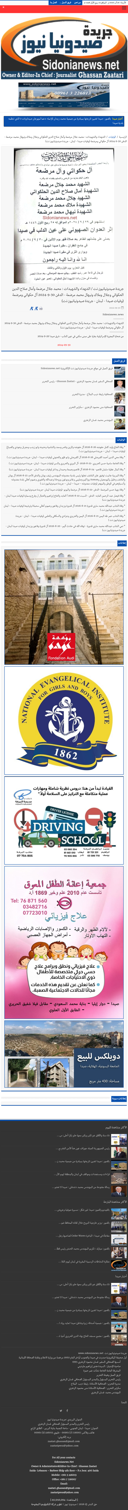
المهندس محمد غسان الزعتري (98, 420)
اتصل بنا (53, 2)
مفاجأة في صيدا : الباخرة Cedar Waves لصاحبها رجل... (83, 1236)
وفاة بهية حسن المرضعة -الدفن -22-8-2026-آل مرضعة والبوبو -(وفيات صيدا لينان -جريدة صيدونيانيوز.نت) (71, 490)
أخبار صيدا (117, 118)
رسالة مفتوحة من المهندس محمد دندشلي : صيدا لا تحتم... (81, 1187)
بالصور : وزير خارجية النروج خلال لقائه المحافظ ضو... (84, 1223)
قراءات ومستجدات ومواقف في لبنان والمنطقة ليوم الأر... (82, 1174)
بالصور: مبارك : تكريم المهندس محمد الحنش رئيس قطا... (82, 1249)
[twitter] (60, 1411)
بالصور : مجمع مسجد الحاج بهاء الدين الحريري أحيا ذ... (83, 1336)
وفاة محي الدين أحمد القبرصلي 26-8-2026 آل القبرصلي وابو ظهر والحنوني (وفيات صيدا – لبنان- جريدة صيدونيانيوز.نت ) (65, 457)
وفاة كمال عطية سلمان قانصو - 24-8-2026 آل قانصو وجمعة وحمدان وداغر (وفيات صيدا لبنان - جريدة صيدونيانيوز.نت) (66, 469)
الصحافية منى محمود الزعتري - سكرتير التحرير (91, 407)
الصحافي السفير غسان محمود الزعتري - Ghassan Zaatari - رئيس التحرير (77, 381)
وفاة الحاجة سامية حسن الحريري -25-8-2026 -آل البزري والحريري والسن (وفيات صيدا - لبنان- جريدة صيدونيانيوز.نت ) (66, 463)
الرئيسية (123, 137)
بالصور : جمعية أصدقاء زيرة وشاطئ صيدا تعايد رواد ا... (83, 1323)
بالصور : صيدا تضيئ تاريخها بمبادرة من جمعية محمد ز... (82, 1161)
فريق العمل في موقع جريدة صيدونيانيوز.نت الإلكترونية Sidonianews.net (77, 368)
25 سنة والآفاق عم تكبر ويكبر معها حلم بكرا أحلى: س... (83, 1135)
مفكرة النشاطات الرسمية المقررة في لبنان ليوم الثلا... (84, 1262)
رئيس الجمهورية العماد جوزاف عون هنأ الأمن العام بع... (83, 1148)
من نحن (77, 2)
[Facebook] (67, 1411)
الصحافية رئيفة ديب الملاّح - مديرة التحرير (92, 394)
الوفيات (112, 137)
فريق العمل (66, 2)
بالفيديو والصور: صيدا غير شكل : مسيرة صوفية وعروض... (82, 1210)
